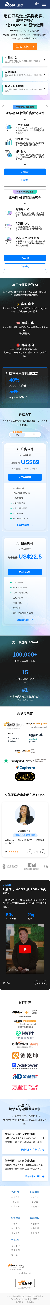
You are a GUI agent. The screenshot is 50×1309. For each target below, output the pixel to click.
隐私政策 (30, 1305)
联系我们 (15, 1253)
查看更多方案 (23, 525)
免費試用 (25, 180)
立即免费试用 (22, 46)
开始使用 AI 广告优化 (31, 1153)
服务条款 (19, 1305)
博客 (15, 1227)
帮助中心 (15, 1231)
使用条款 (35, 1302)
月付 (33, 434)
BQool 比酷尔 (14, 4)
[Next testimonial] (42, 854)
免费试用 (25, 266)
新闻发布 (15, 1258)
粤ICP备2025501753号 (20, 1302)
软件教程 (35, 1231)
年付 (17, 434)
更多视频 (35, 1236)
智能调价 (15, 1209)
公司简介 (15, 1249)
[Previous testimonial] (29, 854)
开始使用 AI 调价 (33, 1179)
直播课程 (35, 1227)
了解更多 (25, 172)
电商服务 (15, 1236)
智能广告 (15, 1200)
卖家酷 (15, 1205)
